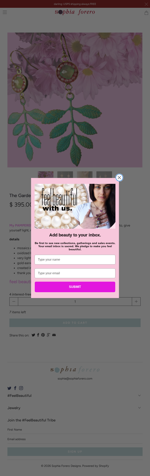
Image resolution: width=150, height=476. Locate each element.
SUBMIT (75, 286)
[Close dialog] (119, 177)
